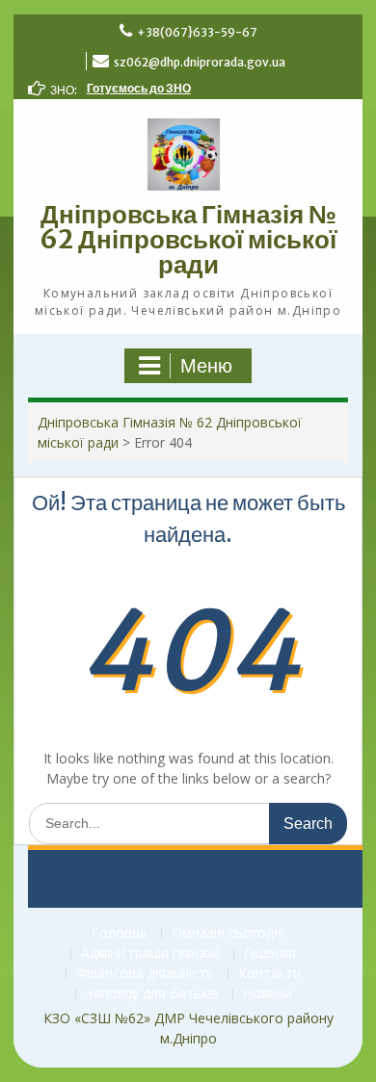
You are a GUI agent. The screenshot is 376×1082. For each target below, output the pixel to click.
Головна (120, 933)
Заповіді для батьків (152, 994)
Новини (267, 994)
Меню (206, 365)
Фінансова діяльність (145, 973)
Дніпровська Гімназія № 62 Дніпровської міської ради (188, 239)
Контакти (269, 973)
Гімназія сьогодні (228, 933)
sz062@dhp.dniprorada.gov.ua (199, 62)
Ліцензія (270, 953)
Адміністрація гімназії (150, 953)
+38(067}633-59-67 (196, 32)
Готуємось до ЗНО (139, 88)
